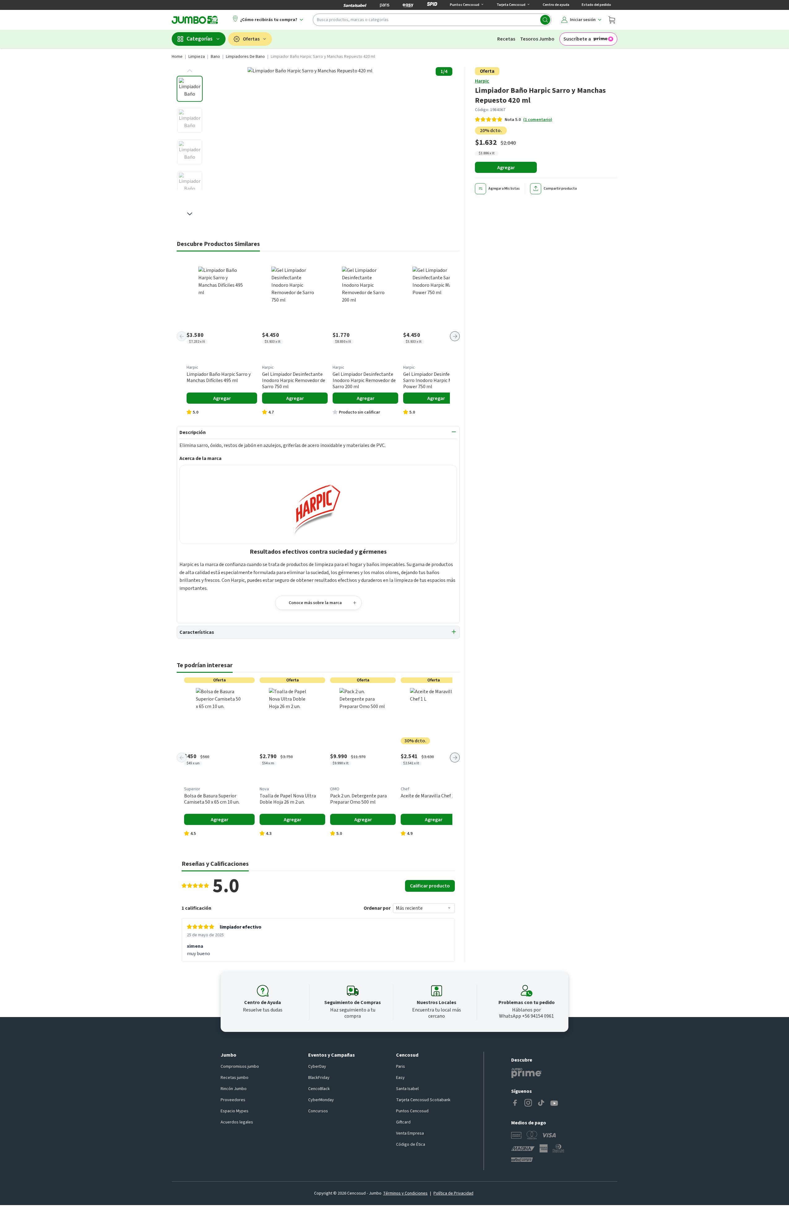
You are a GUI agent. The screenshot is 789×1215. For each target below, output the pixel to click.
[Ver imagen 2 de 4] (189, 120)
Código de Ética (410, 1144)
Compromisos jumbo (240, 1066)
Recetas (506, 39)
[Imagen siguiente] (189, 213)
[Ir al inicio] (195, 20)
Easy (400, 1078)
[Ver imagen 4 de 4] (189, 183)
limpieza (196, 57)
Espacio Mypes (234, 1111)
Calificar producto (430, 885)
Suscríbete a (577, 39)
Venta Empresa (410, 1133)
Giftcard (403, 1122)
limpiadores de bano (245, 57)
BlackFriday (319, 1078)
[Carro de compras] (611, 20)
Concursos (318, 1111)
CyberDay (317, 1066)
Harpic (482, 81)
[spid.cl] (432, 5)
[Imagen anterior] (189, 71)
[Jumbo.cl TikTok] (541, 1103)
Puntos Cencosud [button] (464, 4)
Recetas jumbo (234, 1078)
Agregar (506, 167)
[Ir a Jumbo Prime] (526, 1073)
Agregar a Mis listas (504, 188)
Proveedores (233, 1100)
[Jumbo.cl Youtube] (554, 1103)
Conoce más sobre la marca (315, 603)
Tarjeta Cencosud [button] (511, 4)
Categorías (200, 39)
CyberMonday (321, 1100)
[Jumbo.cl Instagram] (528, 1103)
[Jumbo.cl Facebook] (515, 1103)
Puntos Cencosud (412, 1111)
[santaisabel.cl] (354, 5)
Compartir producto (560, 188)
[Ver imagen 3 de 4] (189, 152)
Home (177, 57)
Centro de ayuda (556, 4)
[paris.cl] (384, 5)
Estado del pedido (596, 4)
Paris (400, 1066)
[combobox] (432, 20)
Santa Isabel (407, 1089)
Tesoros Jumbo (537, 39)
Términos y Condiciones (405, 1193)
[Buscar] (545, 20)
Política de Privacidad (453, 1193)
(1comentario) (537, 120)
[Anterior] (182, 336)
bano (215, 57)
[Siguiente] (455, 336)
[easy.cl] (408, 5)
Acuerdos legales (237, 1122)
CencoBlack (319, 1089)
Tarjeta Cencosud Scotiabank (423, 1100)
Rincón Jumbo (234, 1089)
